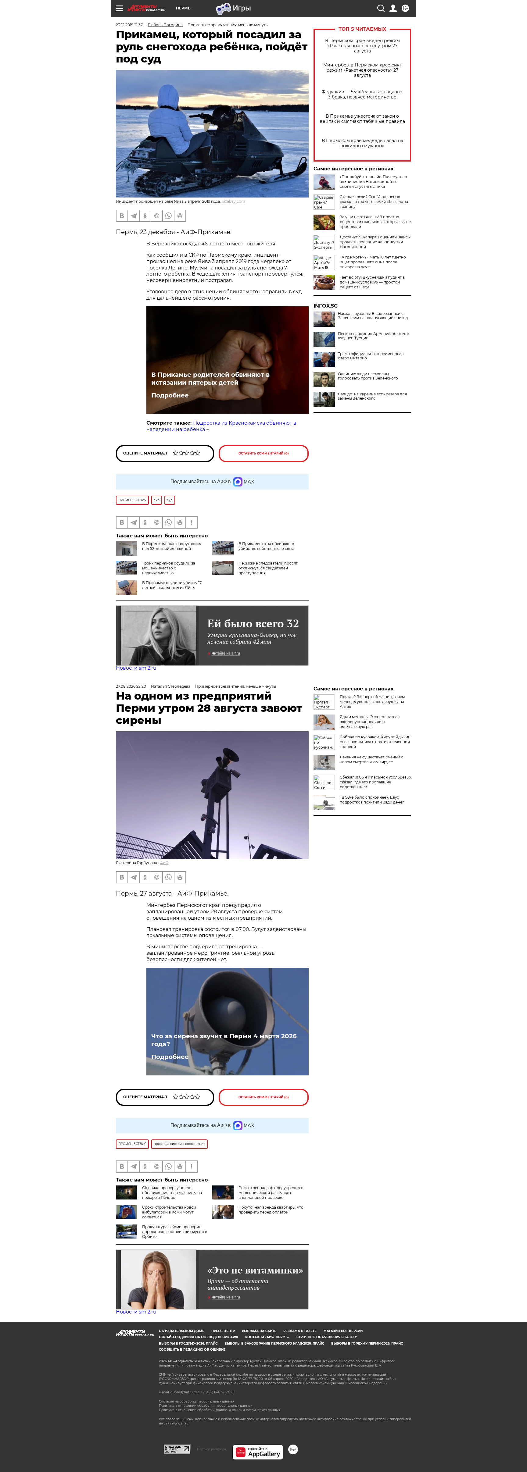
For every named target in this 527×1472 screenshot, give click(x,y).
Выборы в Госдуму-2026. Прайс (188, 1343)
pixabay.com (233, 201)
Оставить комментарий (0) (263, 453)
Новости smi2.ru (136, 668)
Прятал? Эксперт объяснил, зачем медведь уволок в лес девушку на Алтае (372, 701)
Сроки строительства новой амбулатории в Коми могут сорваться (169, 1212)
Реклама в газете (300, 1331)
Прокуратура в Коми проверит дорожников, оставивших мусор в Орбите (174, 1231)
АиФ (164, 863)
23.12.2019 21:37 (129, 25)
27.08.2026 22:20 (131, 686)
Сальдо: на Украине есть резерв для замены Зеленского (372, 396)
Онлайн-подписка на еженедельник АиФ (198, 1337)
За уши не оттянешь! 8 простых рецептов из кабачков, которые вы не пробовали (375, 222)
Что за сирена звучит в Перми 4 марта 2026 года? (224, 1040)
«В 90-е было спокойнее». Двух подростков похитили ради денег (372, 799)
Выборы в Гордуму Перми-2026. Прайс (367, 1343)
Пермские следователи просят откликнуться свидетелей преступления (268, 568)
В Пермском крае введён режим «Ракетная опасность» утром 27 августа (362, 46)
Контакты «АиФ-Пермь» (267, 1337)
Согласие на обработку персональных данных (196, 1401)
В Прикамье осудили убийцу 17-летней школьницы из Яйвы (172, 585)
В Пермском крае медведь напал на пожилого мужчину (362, 143)
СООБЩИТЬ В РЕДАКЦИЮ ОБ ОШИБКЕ (192, 1350)
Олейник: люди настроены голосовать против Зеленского (368, 376)
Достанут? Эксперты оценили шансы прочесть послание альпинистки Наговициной (375, 242)
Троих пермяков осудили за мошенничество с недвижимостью (168, 568)
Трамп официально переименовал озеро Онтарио (371, 356)
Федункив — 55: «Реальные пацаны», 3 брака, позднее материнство (362, 94)
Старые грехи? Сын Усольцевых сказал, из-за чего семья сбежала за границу (374, 201)
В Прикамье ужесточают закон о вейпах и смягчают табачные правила (362, 119)
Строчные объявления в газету (326, 1337)
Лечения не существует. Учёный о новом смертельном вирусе (371, 759)
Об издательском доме (181, 1331)
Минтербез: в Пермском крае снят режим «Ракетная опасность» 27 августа (362, 70)
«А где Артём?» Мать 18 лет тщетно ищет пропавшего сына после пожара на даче (373, 262)
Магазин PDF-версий (343, 1331)
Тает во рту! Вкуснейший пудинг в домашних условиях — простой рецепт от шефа (372, 282)
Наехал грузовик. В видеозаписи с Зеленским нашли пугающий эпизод (373, 316)
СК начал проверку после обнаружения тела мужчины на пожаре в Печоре (172, 1192)
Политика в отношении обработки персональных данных (205, 1406)
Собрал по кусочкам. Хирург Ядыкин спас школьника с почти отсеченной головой (375, 742)
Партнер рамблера (211, 1449)
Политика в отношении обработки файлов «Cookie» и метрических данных (219, 1410)
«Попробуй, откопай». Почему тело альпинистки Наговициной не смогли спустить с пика (373, 181)
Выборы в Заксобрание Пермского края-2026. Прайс (274, 1343)
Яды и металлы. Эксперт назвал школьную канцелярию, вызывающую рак (370, 722)
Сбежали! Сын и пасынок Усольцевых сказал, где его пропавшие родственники (375, 782)
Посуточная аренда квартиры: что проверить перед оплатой (270, 1209)
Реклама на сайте (259, 1331)
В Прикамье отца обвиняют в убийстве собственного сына (266, 546)
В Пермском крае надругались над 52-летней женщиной (171, 546)
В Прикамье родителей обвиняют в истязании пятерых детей (210, 378)
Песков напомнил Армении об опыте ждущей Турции (373, 336)
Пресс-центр (223, 1331)
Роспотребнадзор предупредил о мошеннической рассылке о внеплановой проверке (270, 1192)
